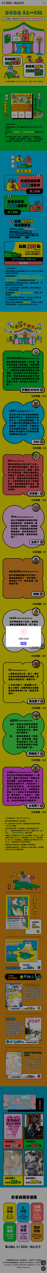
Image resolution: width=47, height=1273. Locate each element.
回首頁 (23, 643)
